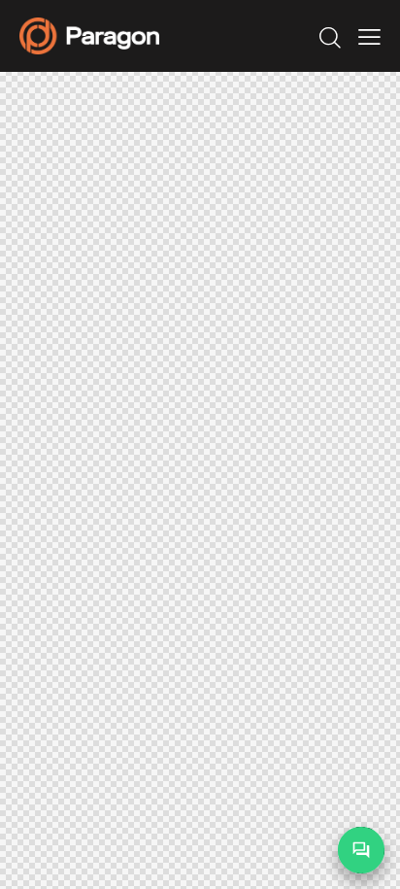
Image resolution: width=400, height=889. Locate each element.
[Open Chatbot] (361, 850)
